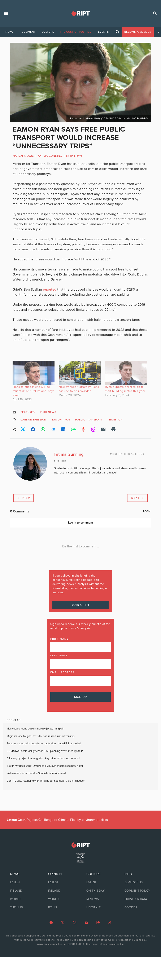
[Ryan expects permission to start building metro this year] (126, 373)
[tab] (9, 32)
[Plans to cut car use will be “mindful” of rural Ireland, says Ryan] (34, 373)
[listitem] (23, 882)
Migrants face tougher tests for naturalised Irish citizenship (40, 736)
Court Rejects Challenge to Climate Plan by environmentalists (57, 820)
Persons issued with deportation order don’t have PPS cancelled (44, 743)
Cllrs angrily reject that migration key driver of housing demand (43, 758)
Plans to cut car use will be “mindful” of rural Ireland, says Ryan (34, 391)
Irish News (74, 156)
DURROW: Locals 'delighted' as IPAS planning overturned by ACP (45, 751)
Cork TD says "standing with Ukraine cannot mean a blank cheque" (45, 780)
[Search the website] (155, 13)
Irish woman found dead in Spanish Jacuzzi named (36, 773)
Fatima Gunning (50, 156)
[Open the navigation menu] (6, 13)
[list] (23, 890)
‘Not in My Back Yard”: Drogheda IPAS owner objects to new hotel (45, 766)
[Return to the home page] (80, 845)
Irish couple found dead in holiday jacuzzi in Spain (35, 728)
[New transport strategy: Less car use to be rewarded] (80, 373)
